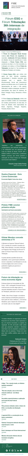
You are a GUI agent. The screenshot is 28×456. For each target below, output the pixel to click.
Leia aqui (4, 387)
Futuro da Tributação (13, 98)
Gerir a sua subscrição (18, 454)
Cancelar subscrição (9, 454)
